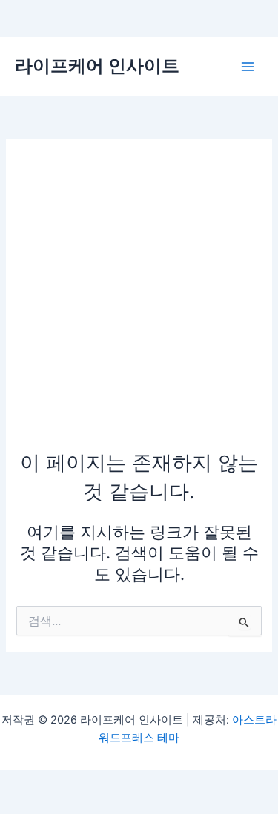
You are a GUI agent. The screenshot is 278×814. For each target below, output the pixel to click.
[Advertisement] (139, 302)
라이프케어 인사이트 (97, 65)
